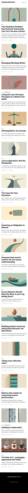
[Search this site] (23, 2)
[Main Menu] (26, 2)
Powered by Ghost (14, 482)
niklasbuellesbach (8, 2)
